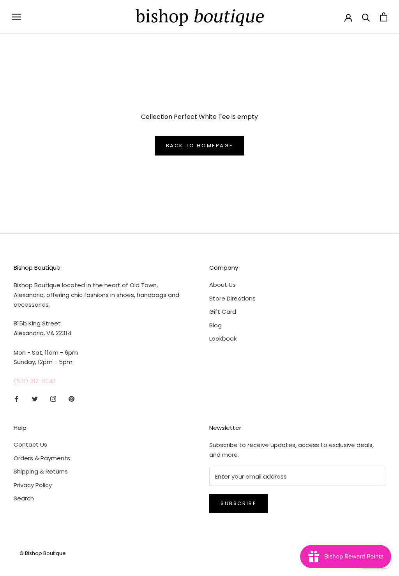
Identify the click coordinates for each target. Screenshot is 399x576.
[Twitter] (35, 399)
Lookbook (223, 338)
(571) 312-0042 (35, 381)
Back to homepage (199, 145)
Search (24, 498)
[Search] (366, 17)
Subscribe (238, 503)
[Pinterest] (71, 399)
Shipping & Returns (41, 471)
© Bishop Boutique (42, 553)
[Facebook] (16, 399)
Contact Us (30, 444)
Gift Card (222, 311)
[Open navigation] (16, 17)
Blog (215, 325)
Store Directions (232, 298)
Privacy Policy (33, 485)
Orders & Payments (42, 458)
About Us (222, 285)
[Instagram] (53, 399)
